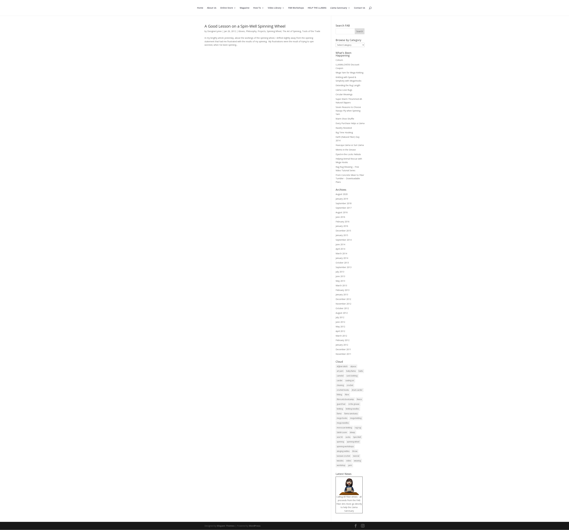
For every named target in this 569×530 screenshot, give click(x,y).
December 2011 (343, 349)
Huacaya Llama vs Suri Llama (350, 145)
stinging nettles (343, 451)
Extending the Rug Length (348, 85)
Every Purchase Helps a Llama (350, 123)
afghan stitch (342, 366)
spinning (340, 441)
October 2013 (342, 262)
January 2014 (342, 258)
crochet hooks (343, 390)
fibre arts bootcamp (345, 399)
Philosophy (251, 31)
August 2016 (342, 212)
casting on (349, 380)
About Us (211, 8)
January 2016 (342, 226)
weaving (357, 460)
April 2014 (340, 248)
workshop (341, 465)
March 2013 (341, 285)
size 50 (340, 437)
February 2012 (342, 340)
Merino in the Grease (346, 149)
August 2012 (342, 312)
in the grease (354, 404)
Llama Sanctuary (338, 8)
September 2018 (343, 203)
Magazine (244, 8)
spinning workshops (345, 446)
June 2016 (340, 217)
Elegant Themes (226, 525)
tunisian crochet (343, 456)
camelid (340, 375)
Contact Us (359, 8)
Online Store (226, 8)
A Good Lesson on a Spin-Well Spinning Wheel (244, 26)
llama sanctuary (351, 413)
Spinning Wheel (274, 31)
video (348, 460)
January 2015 (342, 235)
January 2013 (342, 294)
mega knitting (355, 418)
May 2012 (340, 326)
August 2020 (342, 194)
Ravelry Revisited (344, 127)
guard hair (341, 404)
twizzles (340, 460)
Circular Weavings (344, 94)
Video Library (274, 8)
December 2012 (343, 299)
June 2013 (340, 276)
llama (339, 413)
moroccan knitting (344, 427)
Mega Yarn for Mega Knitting (349, 72)
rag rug (358, 427)
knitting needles (352, 409)
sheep (352, 432)
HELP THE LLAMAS (317, 8)
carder (339, 380)
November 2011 (343, 354)
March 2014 (341, 253)
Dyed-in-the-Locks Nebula (348, 154)
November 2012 (343, 303)
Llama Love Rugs (344, 90)
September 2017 (343, 207)
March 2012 (341, 335)
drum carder (357, 390)
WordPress (254, 525)
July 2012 (340, 317)
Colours (339, 60)
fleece (359, 399)
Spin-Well (357, 437)
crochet (350, 385)
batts (361, 371)
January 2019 (342, 198)
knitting (340, 409)
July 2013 (340, 271)
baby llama (351, 371)
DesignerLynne (214, 31)
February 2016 (342, 221)
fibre (347, 394)
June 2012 (340, 322)
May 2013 (340, 280)
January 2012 (342, 344)
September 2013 (343, 267)
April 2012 (340, 331)
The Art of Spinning (292, 31)
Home (200, 8)
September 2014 (343, 239)
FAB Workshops (296, 8)
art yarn (340, 371)
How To (257, 8)
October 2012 (342, 308)
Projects (262, 31)
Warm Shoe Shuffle (345, 118)
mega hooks (342, 418)
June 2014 (340, 244)
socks (348, 437)
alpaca (353, 366)
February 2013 (342, 290)
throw (354, 451)
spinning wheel (353, 441)
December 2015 (343, 230)
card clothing (351, 375)
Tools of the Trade (311, 31)
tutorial (356, 456)
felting (339, 394)
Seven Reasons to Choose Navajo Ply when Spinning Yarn (348, 111)
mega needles (343, 423)
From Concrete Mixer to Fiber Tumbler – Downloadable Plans (350, 179)
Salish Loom (342, 432)
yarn (350, 465)
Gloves (241, 31)
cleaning (340, 385)
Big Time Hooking (344, 132)
